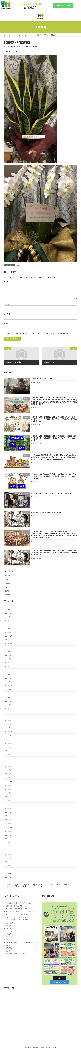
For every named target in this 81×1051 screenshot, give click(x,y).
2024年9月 (8, 693)
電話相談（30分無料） (21, 886)
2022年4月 (8, 804)
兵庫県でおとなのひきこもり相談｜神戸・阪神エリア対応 (22, 942)
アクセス (8, 886)
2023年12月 (8, 728)
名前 (6, 304)
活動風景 (26, 885)
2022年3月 (8, 808)
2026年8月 (8, 605)
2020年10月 (8, 873)
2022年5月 (8, 800)
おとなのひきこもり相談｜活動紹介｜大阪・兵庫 (20, 911)
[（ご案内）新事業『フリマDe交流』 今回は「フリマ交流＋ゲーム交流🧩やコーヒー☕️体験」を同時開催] (51, 934)
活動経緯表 (9, 948)
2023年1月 (8, 770)
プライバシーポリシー (12, 931)
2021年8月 (8, 835)
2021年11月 (8, 823)
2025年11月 (8, 640)
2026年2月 (8, 628)
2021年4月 (8, 850)
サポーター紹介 (10, 928)
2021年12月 (8, 819)
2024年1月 (8, 724)
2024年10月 (8, 689)
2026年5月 (8, 617)
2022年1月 (8, 816)
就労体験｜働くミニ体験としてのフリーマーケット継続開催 (51, 493)
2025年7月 (8, 655)
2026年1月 (8, 632)
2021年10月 (8, 827)
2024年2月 (8, 720)
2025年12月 (8, 636)
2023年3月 (8, 762)
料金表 (58, 885)
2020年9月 (8, 877)
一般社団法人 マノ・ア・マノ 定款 (16, 934)
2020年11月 (8, 869)
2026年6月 (8, 613)
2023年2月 (8, 766)
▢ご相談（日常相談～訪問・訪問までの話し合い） (20, 903)
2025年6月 (8, 659)
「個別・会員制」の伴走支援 (14, 906)
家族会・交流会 (37, 885)
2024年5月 (8, 709)
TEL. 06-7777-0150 (30, 3)
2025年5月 (8, 663)
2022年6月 (8, 797)
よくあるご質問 (10, 923)
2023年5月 (8, 754)
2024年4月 (8, 712)
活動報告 (7, 583)
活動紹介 (18, 265)
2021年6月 (8, 842)
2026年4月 (8, 620)
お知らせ (7, 575)
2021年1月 (8, 862)
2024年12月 (8, 682)
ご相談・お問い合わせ (38, 886)
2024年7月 (8, 701)
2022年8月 (8, 789)
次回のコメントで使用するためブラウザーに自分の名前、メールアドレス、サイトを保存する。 (38, 333)
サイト (6, 324)
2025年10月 (8, 643)
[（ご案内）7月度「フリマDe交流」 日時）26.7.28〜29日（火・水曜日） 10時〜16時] (67, 950)
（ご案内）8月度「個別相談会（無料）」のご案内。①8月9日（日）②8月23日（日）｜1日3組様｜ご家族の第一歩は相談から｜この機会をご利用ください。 (54, 419)
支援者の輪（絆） (11, 945)
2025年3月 (8, 670)
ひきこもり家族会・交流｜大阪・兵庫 (17, 917)
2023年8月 (8, 743)
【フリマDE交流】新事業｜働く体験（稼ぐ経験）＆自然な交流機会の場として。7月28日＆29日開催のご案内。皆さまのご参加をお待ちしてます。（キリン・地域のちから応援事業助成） (54, 457)
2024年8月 (8, 697)
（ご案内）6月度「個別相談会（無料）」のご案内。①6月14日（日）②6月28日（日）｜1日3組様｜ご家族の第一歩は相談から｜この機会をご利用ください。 (54, 476)
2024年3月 (8, 716)
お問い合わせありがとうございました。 (17, 914)
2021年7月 (8, 839)
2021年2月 (8, 858)
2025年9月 (8, 647)
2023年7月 (8, 747)
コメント (8, 282)
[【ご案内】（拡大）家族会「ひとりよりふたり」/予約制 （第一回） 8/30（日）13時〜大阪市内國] (51, 966)
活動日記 (7, 587)
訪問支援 (7, 595)
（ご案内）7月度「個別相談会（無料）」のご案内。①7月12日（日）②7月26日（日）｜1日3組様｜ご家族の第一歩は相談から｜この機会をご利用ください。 (54, 438)
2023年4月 (8, 758)
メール (7, 314)
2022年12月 (8, 774)
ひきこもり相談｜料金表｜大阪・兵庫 (17, 920)
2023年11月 (8, 731)
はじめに (8, 885)
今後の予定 (49, 885)
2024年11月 (8, 686)
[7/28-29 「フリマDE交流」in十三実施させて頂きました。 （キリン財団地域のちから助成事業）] (67, 934)
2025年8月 (8, 651)
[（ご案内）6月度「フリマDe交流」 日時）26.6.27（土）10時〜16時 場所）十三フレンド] (67, 966)
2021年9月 (8, 831)
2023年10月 (8, 735)
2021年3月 (8, 854)
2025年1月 (8, 678)
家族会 (7, 579)
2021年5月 (8, 846)
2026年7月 (8, 609)
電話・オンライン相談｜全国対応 (15, 953)
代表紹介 (66, 885)
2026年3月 (8, 624)
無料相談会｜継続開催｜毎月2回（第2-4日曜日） (47, 512)
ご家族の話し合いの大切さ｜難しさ (43, 379)
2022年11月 (8, 777)
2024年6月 (8, 705)
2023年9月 (8, 739)
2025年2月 (8, 674)
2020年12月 (8, 865)
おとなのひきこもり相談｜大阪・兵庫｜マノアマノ (20, 908)
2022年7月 (8, 793)
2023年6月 (8, 751)
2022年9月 (8, 785)
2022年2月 (8, 812)
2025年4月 (8, 666)
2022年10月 (8, 781)
